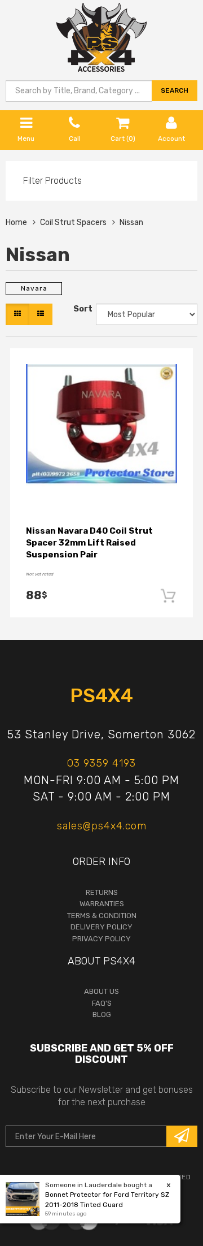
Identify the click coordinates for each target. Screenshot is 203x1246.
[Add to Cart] (168, 595)
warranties (102, 903)
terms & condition (101, 915)
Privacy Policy (101, 938)
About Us (101, 991)
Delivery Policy (101, 927)
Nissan (131, 222)
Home (16, 222)
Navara (34, 288)
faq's (102, 1003)
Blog (101, 1014)
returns (102, 892)
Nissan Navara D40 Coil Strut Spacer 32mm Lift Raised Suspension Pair (89, 543)
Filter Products (52, 181)
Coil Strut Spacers (73, 222)
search (174, 90)
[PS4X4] (101, 35)
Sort (81, 309)
